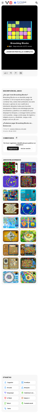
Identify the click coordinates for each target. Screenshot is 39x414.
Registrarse (13, 148)
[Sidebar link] (3, 3)
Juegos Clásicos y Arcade (18, 129)
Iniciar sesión (25, 148)
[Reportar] (16, 73)
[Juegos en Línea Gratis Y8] (9, 2)
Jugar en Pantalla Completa (19, 52)
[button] (7, 126)
